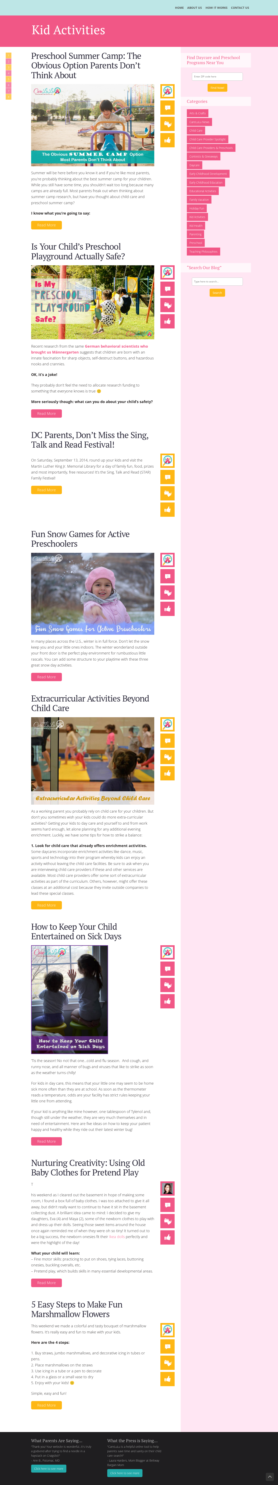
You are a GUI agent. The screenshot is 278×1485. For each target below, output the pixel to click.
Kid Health (195, 226)
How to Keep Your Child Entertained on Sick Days (76, 931)
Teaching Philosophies (203, 251)
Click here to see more (48, 1469)
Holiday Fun (196, 208)
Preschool (195, 243)
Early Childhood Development (208, 174)
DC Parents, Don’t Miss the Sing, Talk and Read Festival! (89, 439)
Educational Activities (202, 191)
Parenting (195, 234)
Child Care (195, 130)
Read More (46, 225)
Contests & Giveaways (203, 156)
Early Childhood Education (205, 182)
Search (217, 293)
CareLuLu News (199, 122)
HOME (179, 8)
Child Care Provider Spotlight (207, 139)
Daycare (194, 165)
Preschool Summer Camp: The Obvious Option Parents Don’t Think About (86, 65)
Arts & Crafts (197, 113)
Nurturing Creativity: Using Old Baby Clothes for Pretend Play (88, 1167)
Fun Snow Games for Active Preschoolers (80, 538)
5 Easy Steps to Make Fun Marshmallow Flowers (76, 1309)
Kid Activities (197, 217)
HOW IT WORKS (217, 8)
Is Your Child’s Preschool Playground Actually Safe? (78, 251)
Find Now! (217, 88)
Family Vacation (199, 200)
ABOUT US (194, 8)
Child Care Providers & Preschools (211, 148)
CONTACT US (240, 8)
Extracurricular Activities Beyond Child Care (90, 703)
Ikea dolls (117, 1236)
